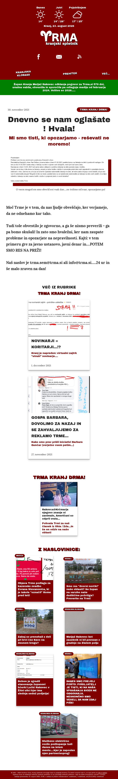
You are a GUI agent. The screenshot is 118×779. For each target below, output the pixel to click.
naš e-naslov (102, 773)
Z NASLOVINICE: (59, 549)
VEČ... (106, 73)
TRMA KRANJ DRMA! (59, 477)
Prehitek (70, 73)
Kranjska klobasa (23, 73)
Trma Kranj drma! (93, 109)
